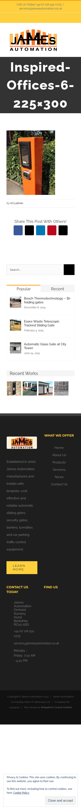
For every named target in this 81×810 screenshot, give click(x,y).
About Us (59, 455)
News (59, 477)
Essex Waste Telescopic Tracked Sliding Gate (41, 323)
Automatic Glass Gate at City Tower (45, 346)
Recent (57, 289)
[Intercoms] (13, 388)
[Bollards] (61, 388)
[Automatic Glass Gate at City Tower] (15, 346)
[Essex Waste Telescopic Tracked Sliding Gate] (15, 323)
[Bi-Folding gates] (45, 388)
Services (59, 470)
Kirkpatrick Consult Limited (56, 707)
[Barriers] (29, 388)
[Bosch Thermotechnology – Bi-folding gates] (15, 300)
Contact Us (59, 484)
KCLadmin (16, 203)
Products (59, 462)
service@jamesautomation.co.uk (40, 8)
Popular (24, 289)
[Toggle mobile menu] (73, 35)
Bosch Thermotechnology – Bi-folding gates (47, 300)
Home (59, 448)
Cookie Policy (21, 792)
